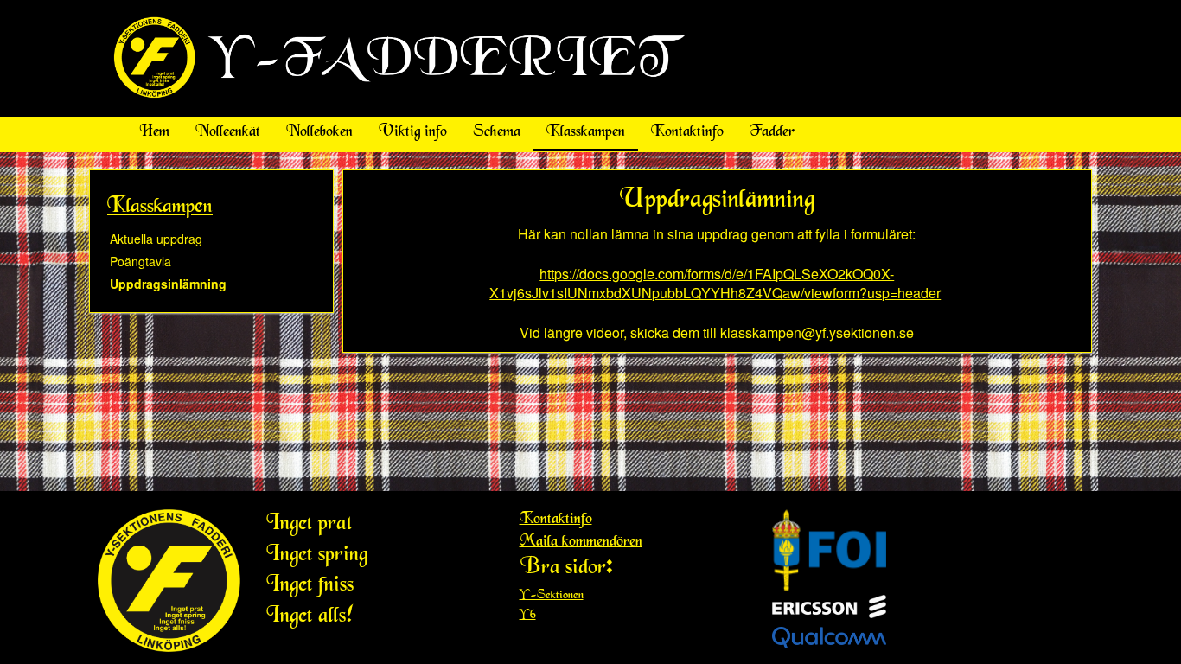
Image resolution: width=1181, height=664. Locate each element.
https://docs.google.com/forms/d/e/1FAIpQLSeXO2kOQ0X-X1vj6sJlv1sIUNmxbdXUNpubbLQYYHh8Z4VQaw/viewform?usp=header (715, 283)
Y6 (528, 615)
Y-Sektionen (552, 595)
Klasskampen (585, 133)
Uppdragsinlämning (168, 283)
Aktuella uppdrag (156, 238)
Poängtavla (140, 261)
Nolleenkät (227, 133)
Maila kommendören (581, 542)
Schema (496, 133)
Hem (154, 133)
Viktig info (413, 133)
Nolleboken (319, 133)
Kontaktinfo (687, 133)
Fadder (772, 133)
